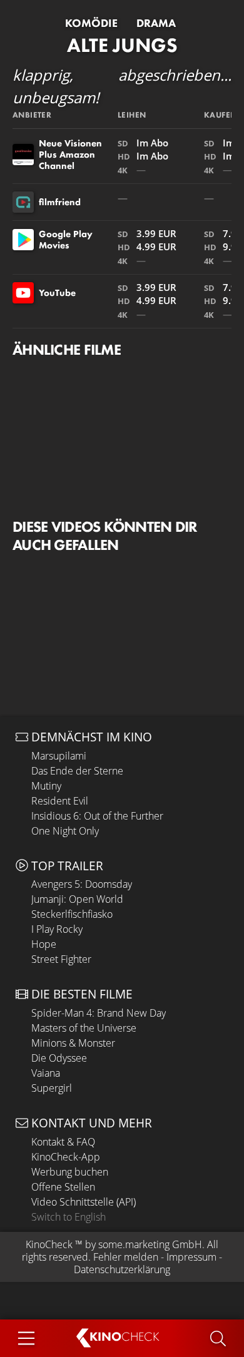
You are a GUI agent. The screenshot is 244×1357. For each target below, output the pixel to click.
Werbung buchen (69, 1172)
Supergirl (51, 1088)
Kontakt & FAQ (63, 1142)
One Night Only (65, 831)
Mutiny (46, 786)
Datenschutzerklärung (122, 1269)
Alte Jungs (122, 45)
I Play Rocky (57, 929)
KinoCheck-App (65, 1157)
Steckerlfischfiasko (72, 914)
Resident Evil (59, 801)
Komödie (91, 23)
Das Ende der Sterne (77, 771)
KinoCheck (49, 1244)
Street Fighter (61, 959)
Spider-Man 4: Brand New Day (98, 1013)
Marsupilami (58, 756)
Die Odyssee (59, 1058)
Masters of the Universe (83, 1028)
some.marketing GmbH (150, 1244)
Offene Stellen (63, 1187)
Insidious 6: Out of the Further (97, 816)
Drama (156, 23)
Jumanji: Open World (77, 899)
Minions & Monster (73, 1043)
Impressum (191, 1257)
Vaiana (45, 1073)
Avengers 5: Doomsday (81, 884)
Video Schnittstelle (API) (83, 1202)
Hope (43, 944)
